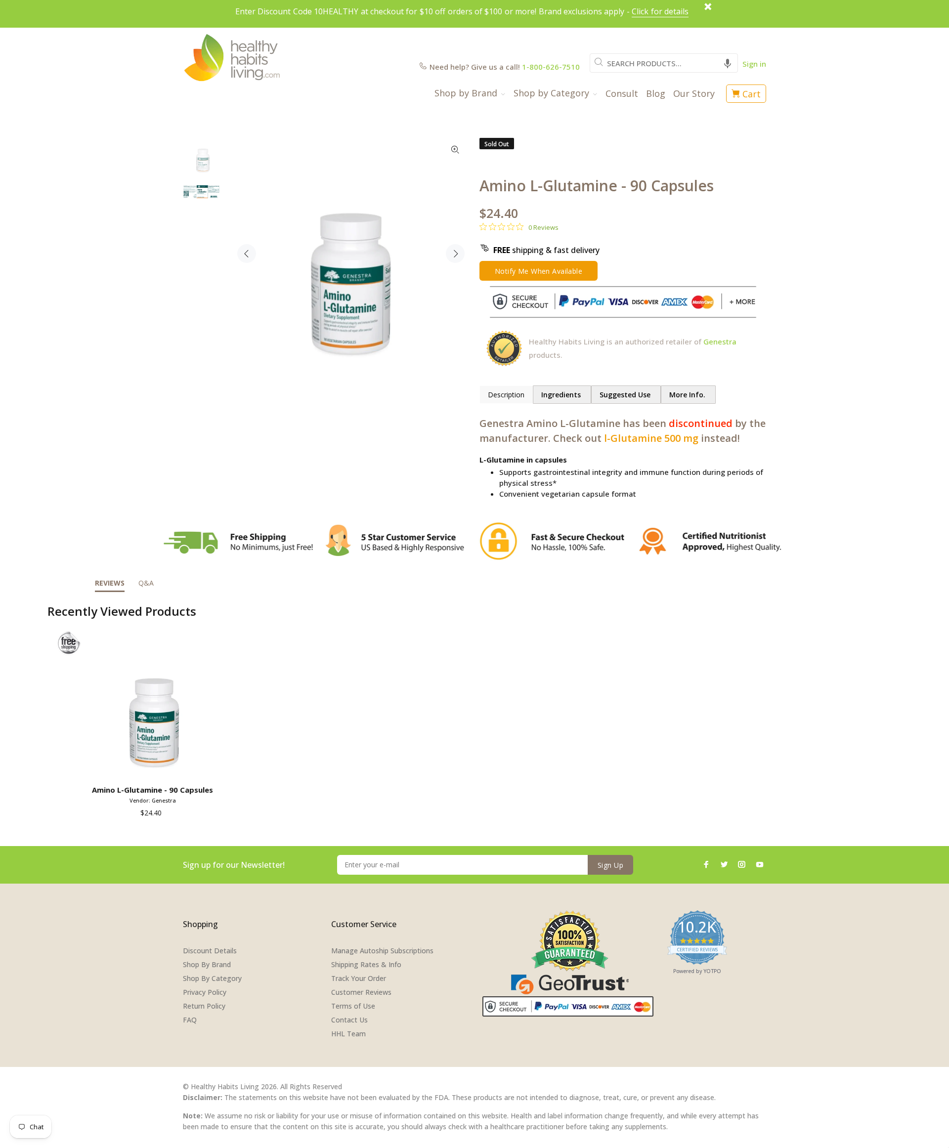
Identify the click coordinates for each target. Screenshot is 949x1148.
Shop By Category (212, 978)
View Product (154, 767)
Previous (246, 253)
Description (506, 394)
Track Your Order (358, 978)
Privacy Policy (204, 992)
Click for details (660, 11)
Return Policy (204, 1006)
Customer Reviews (361, 992)
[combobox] (664, 63)
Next (455, 253)
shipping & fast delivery (546, 250)
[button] (727, 63)
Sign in (754, 64)
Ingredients (562, 394)
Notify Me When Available (538, 271)
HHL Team (348, 1033)
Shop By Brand (207, 964)
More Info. (688, 394)
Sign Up (610, 865)
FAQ (190, 1019)
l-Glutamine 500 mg (651, 438)
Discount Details (210, 950)
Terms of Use (353, 1006)
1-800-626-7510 (551, 67)
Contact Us (349, 1019)
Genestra (719, 341)
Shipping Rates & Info (366, 964)
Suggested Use (626, 394)
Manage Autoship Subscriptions (382, 950)
